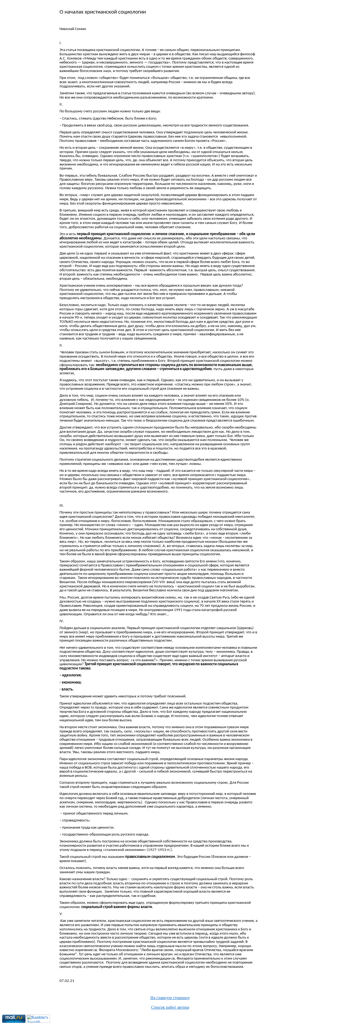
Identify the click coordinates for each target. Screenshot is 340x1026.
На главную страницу (170, 997)
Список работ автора (170, 1007)
